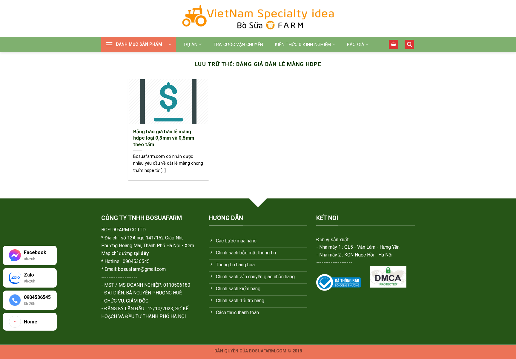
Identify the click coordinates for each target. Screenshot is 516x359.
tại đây (141, 253)
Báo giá (356, 44)
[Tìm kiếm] (409, 45)
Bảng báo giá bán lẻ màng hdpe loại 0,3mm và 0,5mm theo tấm (163, 138)
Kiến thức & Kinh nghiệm (303, 44)
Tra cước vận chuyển (238, 44)
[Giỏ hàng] (393, 45)
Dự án (190, 44)
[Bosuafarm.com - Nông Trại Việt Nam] (258, 18)
